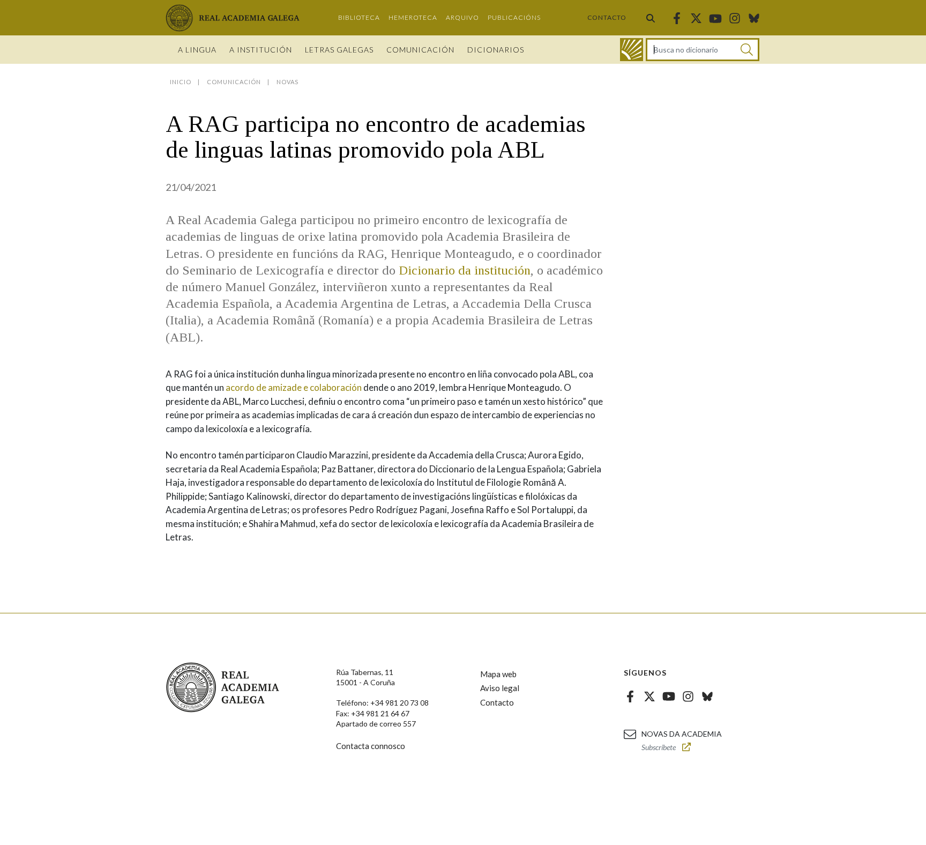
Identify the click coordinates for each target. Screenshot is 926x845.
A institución (260, 49)
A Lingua (197, 49)
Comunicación (420, 49)
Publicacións (514, 17)
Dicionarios (495, 49)
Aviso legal (499, 688)
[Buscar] (650, 18)
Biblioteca (359, 17)
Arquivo (462, 17)
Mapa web (498, 674)
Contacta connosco (370, 746)
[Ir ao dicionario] (631, 49)
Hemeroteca (413, 17)
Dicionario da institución (463, 270)
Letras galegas (339, 49)
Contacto (606, 17)
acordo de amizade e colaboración (294, 387)
